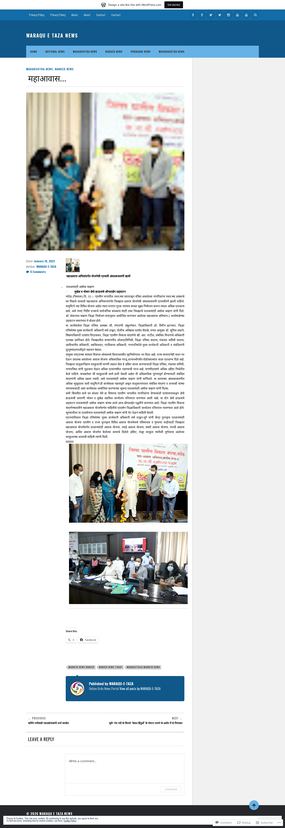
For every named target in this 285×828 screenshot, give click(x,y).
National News (55, 51)
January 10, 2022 (44, 261)
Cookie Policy (70, 820)
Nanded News (114, 51)
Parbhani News (141, 51)
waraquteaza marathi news (143, 667)
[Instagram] (228, 14)
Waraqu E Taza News (52, 35)
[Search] (255, 14)
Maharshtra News (85, 51)
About (74, 15)
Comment (171, 789)
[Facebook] (192, 14)
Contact (100, 15)
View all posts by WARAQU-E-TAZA (140, 688)
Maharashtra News (172, 51)
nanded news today (110, 667)
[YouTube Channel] (237, 14)
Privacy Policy (36, 15)
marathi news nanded (81, 667)
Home (33, 51)
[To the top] (254, 805)
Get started (174, 4)
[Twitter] (210, 14)
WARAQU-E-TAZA (46, 266)
